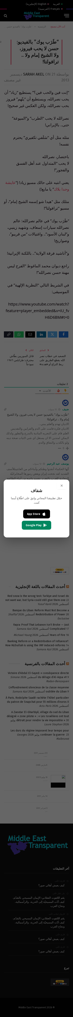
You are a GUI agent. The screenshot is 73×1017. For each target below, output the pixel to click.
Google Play (33, 525)
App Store (33, 514)
